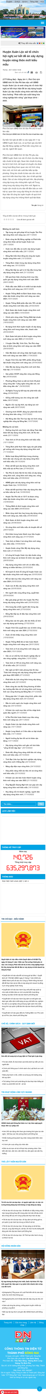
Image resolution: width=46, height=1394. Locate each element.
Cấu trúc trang (21, 1322)
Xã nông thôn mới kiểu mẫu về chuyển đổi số (24, 527)
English (9, 1)
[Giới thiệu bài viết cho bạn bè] (32, 72)
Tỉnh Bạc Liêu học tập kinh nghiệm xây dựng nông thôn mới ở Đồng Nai (22, 760)
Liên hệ (33, 1322)
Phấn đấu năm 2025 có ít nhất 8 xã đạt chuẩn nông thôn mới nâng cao (22, 287)
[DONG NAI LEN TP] (23, 32)
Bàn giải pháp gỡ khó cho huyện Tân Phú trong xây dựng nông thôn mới (21, 601)
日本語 (17, 1)
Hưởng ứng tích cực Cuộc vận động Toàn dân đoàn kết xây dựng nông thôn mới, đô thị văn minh (22, 432)
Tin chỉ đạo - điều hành (12, 919)
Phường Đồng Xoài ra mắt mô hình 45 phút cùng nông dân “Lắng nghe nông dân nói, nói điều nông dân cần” (21, 383)
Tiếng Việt (34, 1)
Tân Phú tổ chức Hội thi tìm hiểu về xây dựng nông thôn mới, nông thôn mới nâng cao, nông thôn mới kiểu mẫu (22, 475)
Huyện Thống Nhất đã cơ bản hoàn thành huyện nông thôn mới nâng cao (20, 643)
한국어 (25, 1)
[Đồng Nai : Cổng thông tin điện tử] (23, 6)
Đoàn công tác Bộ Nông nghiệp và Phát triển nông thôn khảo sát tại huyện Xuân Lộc (22, 240)
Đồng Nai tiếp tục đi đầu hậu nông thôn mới (23, 614)
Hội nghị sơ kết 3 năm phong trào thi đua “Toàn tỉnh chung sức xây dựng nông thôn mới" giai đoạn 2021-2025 (22, 672)
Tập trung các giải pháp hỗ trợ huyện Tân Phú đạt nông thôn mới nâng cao (22, 233)
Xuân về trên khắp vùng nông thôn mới (21, 635)
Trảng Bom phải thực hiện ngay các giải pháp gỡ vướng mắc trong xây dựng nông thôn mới (22, 448)
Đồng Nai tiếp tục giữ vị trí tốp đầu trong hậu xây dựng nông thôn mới (22, 271)
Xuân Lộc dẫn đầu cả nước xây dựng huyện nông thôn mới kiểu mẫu (21, 250)
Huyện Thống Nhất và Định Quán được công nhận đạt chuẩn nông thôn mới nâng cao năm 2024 (22, 296)
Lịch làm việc (8, 811)
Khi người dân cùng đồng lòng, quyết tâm (22, 593)
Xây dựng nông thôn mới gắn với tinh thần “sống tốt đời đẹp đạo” (21, 746)
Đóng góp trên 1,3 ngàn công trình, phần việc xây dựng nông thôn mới (22, 697)
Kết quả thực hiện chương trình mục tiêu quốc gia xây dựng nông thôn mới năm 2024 (20, 278)
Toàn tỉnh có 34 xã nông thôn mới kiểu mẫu (23, 439)
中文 (42, 1)
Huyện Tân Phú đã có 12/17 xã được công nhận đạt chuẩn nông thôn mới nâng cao (21, 497)
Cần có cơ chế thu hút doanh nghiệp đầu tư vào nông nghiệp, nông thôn (21, 657)
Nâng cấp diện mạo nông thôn (18, 766)
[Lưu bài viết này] (41, 72)
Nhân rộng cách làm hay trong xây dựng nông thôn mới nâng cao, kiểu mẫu (22, 514)
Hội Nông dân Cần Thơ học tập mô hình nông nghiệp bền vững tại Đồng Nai (22, 420)
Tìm (40, 804)
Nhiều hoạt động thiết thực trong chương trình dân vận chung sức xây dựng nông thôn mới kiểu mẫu (21, 459)
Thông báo (7, 876)
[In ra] (36, 72)
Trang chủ (8, 1322)
